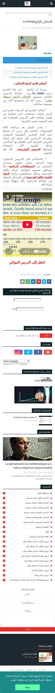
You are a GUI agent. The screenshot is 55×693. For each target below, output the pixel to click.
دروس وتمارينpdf (26, 575)
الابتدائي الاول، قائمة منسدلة (26, 498)
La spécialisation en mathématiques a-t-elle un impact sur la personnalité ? (28, 465)
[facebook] (38, 352)
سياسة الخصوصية (17, 670)
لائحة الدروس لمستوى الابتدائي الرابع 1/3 (31, 68)
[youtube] (48, 352)
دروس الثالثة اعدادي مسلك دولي (26, 551)
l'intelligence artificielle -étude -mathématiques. (26, 580)
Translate (23, 364)
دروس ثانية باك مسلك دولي (26, 565)
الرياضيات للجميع (43, 28)
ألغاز (26, 532)
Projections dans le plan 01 (25, 417)
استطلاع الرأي (26, 493)
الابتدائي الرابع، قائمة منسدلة (28, 13)
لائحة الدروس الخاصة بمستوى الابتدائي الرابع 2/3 (28, 77)
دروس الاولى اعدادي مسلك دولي (26, 541)
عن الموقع (31, 670)
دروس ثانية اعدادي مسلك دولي (26, 561)
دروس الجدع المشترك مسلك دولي (26, 556)
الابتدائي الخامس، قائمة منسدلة (26, 512)
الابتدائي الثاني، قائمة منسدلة (26, 508)
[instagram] (18, 352)
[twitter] (28, 352)
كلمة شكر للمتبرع (29, 654)
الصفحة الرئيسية (46, 13)
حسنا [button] (27, 687)
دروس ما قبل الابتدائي (26, 570)
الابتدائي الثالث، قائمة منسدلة (26, 503)
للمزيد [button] (14, 680)
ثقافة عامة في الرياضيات (26, 536)
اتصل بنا (42, 670)
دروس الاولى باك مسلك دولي (26, 546)
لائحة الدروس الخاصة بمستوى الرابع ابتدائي (30, 72)
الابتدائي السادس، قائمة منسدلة (26, 522)
